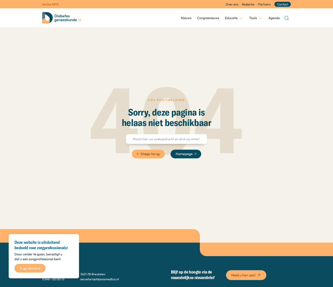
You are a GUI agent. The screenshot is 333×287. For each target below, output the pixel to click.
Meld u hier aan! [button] (243, 275)
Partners (264, 4)
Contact (282, 4)
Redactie (248, 4)
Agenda (274, 18)
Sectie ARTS (50, 4)
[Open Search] (286, 18)
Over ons (232, 4)
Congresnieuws (208, 18)
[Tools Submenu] (260, 18)
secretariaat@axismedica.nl (99, 279)
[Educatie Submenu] (241, 18)
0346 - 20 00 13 (53, 279)
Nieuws (186, 18)
